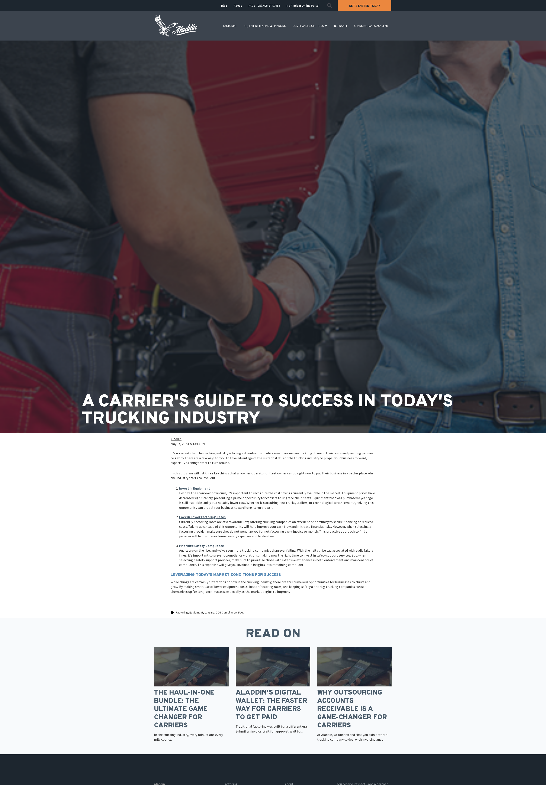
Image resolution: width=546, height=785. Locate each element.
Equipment (196, 612)
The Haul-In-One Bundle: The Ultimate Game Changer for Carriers (184, 709)
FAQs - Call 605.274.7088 (264, 5)
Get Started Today (364, 5)
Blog (224, 5)
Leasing (209, 612)
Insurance (341, 26)
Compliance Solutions (308, 26)
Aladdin (176, 439)
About (238, 5)
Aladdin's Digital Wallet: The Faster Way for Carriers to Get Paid (271, 705)
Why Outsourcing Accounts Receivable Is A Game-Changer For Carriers (352, 709)
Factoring (230, 26)
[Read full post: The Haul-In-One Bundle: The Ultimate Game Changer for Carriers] (191, 666)
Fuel (241, 612)
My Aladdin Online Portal (302, 5)
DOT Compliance (226, 612)
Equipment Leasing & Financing (265, 26)
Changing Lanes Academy (371, 26)
